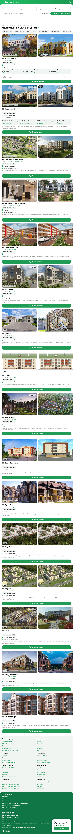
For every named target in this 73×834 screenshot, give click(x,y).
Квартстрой (12, 291)
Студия (4, 120)
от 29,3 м (12, 70)
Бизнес (38, 746)
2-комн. (28, 70)
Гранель (11, 111)
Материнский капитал (8, 767)
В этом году (5, 782)
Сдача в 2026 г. (19, 31)
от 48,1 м (44, 120)
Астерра (11, 335)
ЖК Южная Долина (9, 58)
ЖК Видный (6, 589)
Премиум (39, 748)
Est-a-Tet (11, 591)
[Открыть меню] (3, 2)
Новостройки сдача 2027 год (10, 784)
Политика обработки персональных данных (15, 803)
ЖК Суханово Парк (9, 717)
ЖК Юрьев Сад (7, 505)
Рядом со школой (41, 760)
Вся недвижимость (7, 794)
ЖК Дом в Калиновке (10, 463)
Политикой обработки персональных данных (49, 823)
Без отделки (40, 784)
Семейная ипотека (7, 770)
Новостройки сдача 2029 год (10, 788)
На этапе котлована (7, 758)
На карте (39, 777)
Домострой (12, 507)
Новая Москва (40, 772)
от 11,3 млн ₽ (29, 71)
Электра (11, 718)
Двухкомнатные (6, 746)
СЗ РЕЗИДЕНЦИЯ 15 (14, 205)
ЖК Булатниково (8, 289)
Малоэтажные (40, 788)
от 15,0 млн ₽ (52, 71)
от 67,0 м (62, 120)
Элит (37, 750)
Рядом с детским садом (43, 762)
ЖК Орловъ (6, 333)
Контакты (5, 801)
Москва (38, 770)
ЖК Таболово (7, 375)
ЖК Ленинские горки (10, 247)
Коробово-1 (12, 633)
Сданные (4, 755)
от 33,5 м (27, 120)
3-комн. (51, 70)
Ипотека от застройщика (9, 777)
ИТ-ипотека (5, 774)
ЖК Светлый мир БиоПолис (12, 160)
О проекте (5, 796)
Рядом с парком (41, 758)
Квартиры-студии (7, 741)
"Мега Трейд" (12, 377)
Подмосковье (40, 774)
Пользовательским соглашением (28, 823)
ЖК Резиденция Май (10, 675)
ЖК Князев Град (8, 417)
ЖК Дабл (5, 631)
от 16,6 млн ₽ (58, 122)
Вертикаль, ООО (13, 249)
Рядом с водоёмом (41, 755)
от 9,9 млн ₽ (40, 122)
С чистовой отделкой (42, 782)
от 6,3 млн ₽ (5, 71)
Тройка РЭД (12, 676)
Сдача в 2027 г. (31, 31)
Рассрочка (5, 772)
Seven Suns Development (15, 161)
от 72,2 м (58, 70)
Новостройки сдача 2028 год (10, 786)
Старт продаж (7, 31)
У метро (38, 767)
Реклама (4, 799)
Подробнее (60, 825)
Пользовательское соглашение (11, 805)
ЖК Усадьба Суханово (10, 547)
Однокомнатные (6, 743)
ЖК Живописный (8, 109)
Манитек (11, 465)
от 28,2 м (9, 120)
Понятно (61, 828)
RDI (10, 60)
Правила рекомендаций (9, 807)
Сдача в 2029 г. (55, 31)
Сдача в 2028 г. (43, 31)
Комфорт (39, 743)
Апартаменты (40, 786)
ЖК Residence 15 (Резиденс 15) (13, 203)
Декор (11, 549)
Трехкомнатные (6, 748)
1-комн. (4, 70)
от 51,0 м (35, 70)
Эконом (38, 741)
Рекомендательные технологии (22, 821)
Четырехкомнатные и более (10, 750)
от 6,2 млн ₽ (5, 122)
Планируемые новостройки (10, 762)
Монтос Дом (12, 419)
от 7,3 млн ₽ (23, 122)
